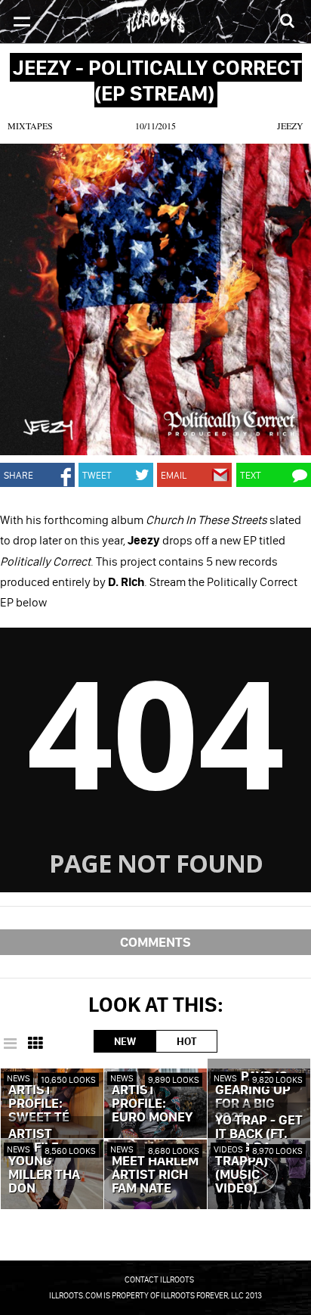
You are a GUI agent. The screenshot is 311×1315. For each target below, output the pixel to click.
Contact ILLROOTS (159, 1279)
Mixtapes (30, 125)
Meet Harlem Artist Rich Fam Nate (155, 1175)
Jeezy (290, 125)
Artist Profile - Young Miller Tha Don (44, 1161)
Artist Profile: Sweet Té (38, 1104)
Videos (228, 1149)
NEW (125, 1041)
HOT (186, 1041)
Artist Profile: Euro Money (152, 1104)
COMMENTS (155, 942)
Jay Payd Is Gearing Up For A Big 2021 (253, 1097)
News (18, 1078)
